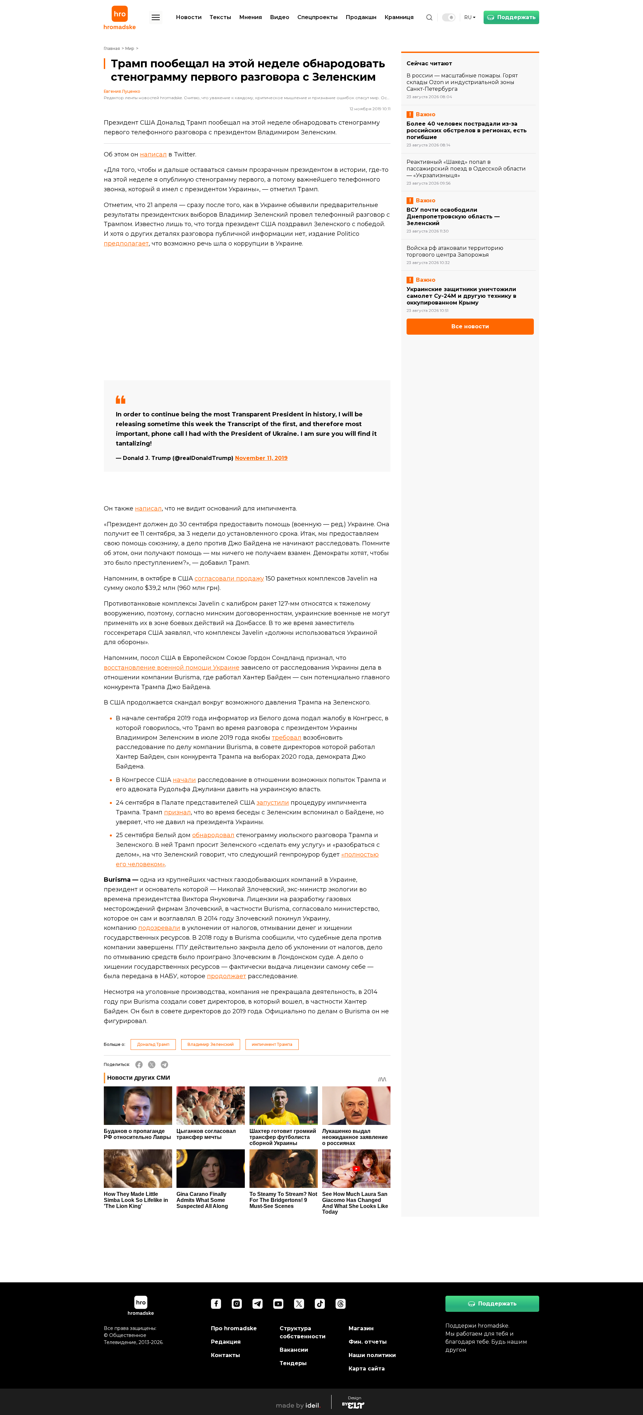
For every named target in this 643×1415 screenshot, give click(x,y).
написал (153, 154)
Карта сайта (367, 1368)
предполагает (126, 243)
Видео (279, 17)
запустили (273, 802)
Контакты (225, 1355)
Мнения (250, 17)
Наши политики (372, 1355)
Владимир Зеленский (211, 1044)
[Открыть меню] (155, 17)
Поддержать (516, 17)
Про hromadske (234, 1328)
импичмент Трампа (272, 1044)
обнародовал (213, 835)
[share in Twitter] (151, 1064)
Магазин (361, 1328)
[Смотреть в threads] (341, 1304)
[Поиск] (429, 17)
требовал (286, 737)
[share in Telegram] (164, 1064)
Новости (189, 17)
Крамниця (399, 17)
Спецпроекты (317, 17)
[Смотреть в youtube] (278, 1304)
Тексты (220, 17)
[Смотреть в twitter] (299, 1304)
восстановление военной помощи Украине (171, 667)
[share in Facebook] (139, 1064)
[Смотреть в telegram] (258, 1304)
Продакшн (361, 17)
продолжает (226, 976)
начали (184, 780)
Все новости (470, 326)
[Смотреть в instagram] (237, 1304)
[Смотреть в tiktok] (320, 1304)
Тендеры (293, 1363)
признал (177, 812)
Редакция (226, 1342)
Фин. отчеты (368, 1342)
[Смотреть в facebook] (216, 1304)
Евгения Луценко (122, 91)
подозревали (159, 928)
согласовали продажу (229, 578)
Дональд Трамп (153, 1044)
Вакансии (294, 1350)
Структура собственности (303, 1332)
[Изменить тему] (448, 17)
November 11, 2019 (261, 458)
